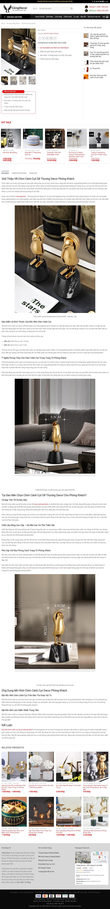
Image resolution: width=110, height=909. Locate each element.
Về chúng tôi (14, 892)
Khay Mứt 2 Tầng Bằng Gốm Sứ (33, 153)
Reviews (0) (33, 173)
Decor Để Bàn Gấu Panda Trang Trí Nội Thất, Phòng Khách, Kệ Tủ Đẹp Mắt (95, 787)
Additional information (19, 173)
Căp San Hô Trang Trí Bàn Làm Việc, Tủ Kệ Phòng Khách (41, 786)
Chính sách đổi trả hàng (43, 892)
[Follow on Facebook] (92, 1)
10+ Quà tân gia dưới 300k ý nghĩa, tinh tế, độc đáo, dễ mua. (99, 36)
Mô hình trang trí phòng (28, 23)
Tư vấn (76, 17)
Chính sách (68, 17)
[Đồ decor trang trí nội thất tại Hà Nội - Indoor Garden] (15, 9)
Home (3, 23)
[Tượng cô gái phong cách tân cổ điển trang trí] (99, 139)
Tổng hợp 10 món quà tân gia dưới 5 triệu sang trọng (99, 45)
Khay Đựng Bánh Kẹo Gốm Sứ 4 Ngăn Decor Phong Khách (13, 832)
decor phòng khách (41, 504)
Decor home (39, 17)
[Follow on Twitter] (96, 1)
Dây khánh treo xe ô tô (46, 864)
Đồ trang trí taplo (44, 868)
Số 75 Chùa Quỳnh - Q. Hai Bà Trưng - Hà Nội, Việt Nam (58, 901)
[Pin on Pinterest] (47, 38)
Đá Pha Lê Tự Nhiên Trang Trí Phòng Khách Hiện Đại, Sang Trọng (77, 154)
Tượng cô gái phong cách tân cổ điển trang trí (99, 154)
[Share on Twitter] (43, 38)
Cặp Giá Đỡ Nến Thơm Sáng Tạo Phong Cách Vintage (40, 832)
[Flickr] (105, 1)
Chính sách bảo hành (27, 892)
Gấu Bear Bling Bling (10, 152)
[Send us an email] (98, 1)
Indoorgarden (21, 196)
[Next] (32, 51)
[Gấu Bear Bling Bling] (11, 139)
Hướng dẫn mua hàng (80, 892)
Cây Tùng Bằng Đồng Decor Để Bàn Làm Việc (68, 832)
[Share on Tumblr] (55, 38)
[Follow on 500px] (107, 1)
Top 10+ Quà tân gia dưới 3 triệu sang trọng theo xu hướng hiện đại (99, 54)
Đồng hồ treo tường (45, 860)
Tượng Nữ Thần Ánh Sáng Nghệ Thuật (54, 153)
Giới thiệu (49, 17)
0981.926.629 (102, 7)
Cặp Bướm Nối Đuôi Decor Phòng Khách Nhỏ (94, 832)
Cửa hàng (58, 17)
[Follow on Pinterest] (101, 1)
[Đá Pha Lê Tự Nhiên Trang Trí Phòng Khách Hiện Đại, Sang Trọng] (77, 139)
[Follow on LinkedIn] (103, 1)
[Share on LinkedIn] (51, 38)
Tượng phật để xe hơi (46, 872)
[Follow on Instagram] (94, 1)
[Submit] (71, 8)
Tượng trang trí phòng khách (48, 853)
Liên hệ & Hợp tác (94, 17)
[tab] (5, 173)
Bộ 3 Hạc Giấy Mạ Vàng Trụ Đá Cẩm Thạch (68, 786)
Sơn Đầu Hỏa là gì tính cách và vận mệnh (98, 76)
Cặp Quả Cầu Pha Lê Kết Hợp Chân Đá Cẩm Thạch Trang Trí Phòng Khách (14, 787)
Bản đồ (83, 17)
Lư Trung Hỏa (95, 68)
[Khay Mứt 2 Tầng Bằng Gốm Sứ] (33, 139)
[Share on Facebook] (40, 38)
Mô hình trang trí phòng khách (49, 857)
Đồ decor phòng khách (13, 23)
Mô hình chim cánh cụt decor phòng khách (17, 730)
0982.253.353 (102, 11)
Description (5, 173)
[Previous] (4, 51)
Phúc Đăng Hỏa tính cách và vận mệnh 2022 (99, 62)
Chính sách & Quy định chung (61, 892)
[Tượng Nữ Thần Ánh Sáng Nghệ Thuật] (55, 139)
